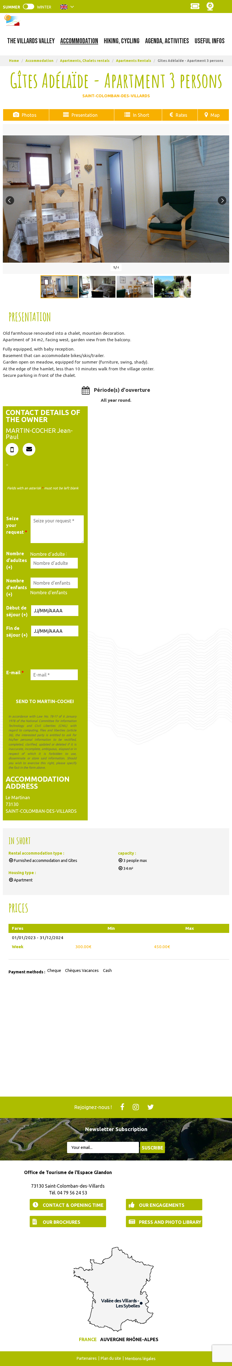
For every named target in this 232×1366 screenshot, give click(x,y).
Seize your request (16, 525)
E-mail (15, 672)
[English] (67, 8)
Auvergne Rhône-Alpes (129, 1339)
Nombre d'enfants (48, 592)
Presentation (85, 115)
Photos (29, 115)
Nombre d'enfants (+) (16, 587)
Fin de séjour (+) (17, 631)
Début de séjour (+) (17, 611)
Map (215, 115)
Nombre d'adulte (47, 554)
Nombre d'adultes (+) (16, 560)
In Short (141, 115)
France (88, 1339)
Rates (181, 115)
